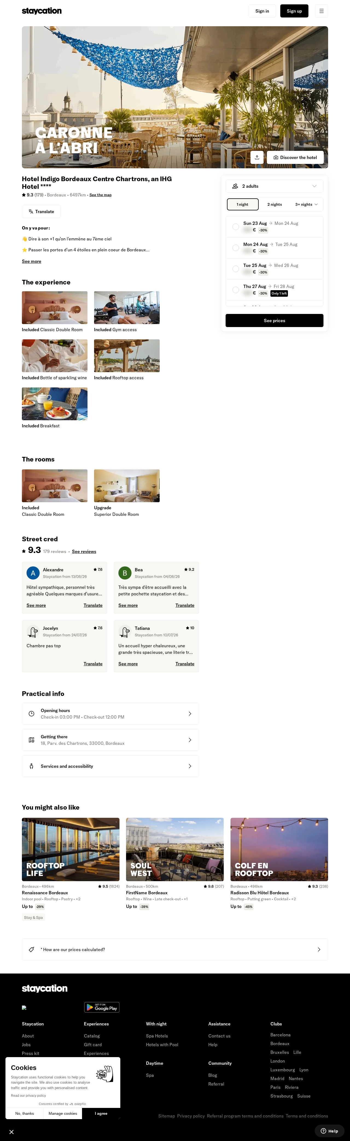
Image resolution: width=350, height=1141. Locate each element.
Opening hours (55, 710)
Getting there (54, 736)
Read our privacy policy (28, 1096)
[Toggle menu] (321, 10)
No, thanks (24, 1113)
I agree (101, 1113)
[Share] (257, 157)
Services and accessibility (67, 766)
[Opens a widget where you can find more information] (329, 1131)
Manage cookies (63, 1113)
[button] (11, 1131)
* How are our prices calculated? (73, 949)
